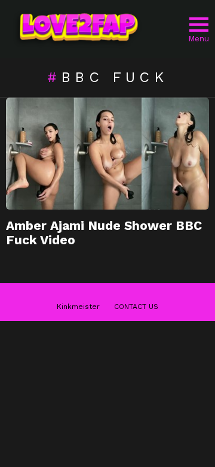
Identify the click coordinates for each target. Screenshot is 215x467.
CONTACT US (136, 306)
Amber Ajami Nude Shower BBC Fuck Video (104, 232)
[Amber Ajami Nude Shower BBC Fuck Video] (107, 154)
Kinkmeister (78, 306)
